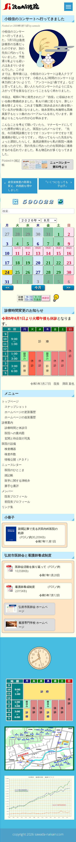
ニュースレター (12, 465)
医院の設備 (9, 444)
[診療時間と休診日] (38, 375)
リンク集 (7, 507)
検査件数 (9, 454)
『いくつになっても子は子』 (56, 184)
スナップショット (14, 407)
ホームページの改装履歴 (19, 417)
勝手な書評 (10, 486)
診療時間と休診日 (14, 428)
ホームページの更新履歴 (19, 412)
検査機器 (9, 449)
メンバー (7, 491)
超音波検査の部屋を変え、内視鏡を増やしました (20, 186)
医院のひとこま (13, 470)
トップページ (10, 401)
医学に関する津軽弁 (16, 480)
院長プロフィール (14, 496)
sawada (36, 25)
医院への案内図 (13, 433)
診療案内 (7, 422)
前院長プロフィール (16, 502)
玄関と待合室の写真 (16, 438)
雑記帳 (7, 475)
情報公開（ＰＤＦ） (16, 459)
